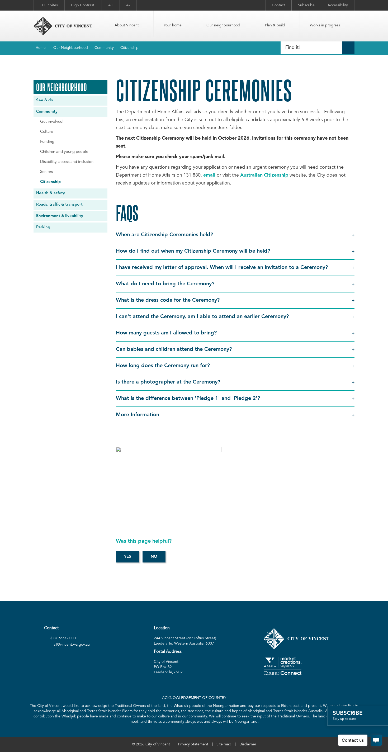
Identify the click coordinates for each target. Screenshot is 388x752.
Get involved (51, 122)
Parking (43, 227)
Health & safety (50, 193)
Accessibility (338, 5)
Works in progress (325, 25)
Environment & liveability (59, 216)
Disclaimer (247, 744)
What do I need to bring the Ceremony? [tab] (166, 284)
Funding (47, 142)
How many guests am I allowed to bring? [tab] (167, 333)
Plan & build (275, 25)
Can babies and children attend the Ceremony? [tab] (174, 349)
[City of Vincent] (63, 26)
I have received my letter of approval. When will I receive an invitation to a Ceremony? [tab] (222, 267)
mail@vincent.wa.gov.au (70, 644)
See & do (44, 100)
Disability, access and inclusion (66, 162)
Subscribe (306, 5)
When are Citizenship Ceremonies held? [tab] (164, 235)
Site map (223, 744)
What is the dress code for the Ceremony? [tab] (168, 300)
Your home (173, 25)
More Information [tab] (138, 415)
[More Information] (168, 479)
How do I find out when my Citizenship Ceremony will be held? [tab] (194, 251)
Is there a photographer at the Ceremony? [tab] (169, 382)
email (209, 175)
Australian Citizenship (264, 175)
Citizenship (129, 48)
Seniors (46, 172)
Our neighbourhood (223, 25)
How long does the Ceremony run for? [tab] (163, 365)
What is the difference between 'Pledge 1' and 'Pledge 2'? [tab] (189, 398)
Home (41, 48)
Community (104, 48)
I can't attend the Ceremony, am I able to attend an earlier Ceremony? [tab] (203, 316)
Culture (46, 132)
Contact (278, 5)
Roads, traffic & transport (59, 205)
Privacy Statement (193, 744)
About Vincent (127, 25)
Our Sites (50, 5)
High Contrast (83, 5)
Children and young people (64, 152)
